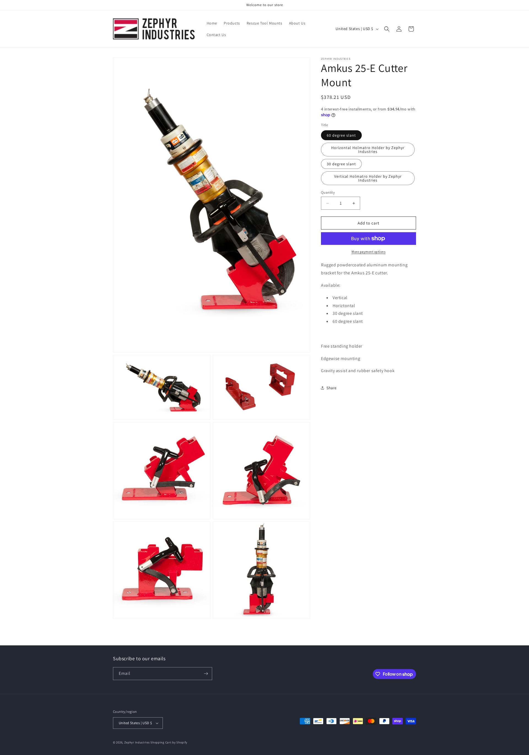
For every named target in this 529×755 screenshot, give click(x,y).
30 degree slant (341, 163)
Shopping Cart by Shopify (168, 742)
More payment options (368, 252)
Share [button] (331, 387)
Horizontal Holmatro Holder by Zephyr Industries (367, 149)
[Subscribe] (206, 673)
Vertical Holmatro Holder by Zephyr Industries (368, 178)
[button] (387, 29)
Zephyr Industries (137, 742)
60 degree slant (341, 135)
